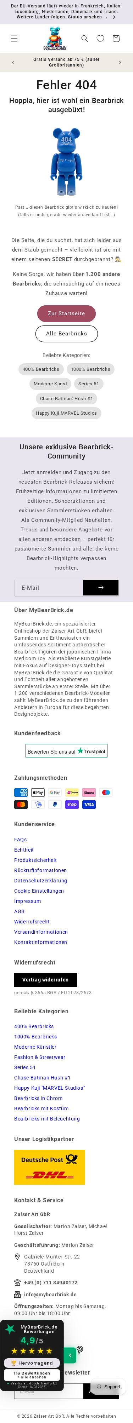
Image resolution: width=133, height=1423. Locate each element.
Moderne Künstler (35, 1047)
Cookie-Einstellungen (39, 891)
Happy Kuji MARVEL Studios (66, 413)
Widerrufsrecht (32, 921)
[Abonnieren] (100, 587)
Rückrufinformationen (40, 870)
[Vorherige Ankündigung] (13, 62)
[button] (14, 38)
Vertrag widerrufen (45, 980)
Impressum (27, 901)
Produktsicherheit (35, 860)
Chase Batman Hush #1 (42, 1078)
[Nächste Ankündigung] (120, 62)
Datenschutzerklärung (40, 880)
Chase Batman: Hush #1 (66, 398)
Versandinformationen (41, 932)
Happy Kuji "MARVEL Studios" (49, 1088)
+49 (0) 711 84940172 (51, 1282)
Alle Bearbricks (66, 333)
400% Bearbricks (41, 369)
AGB (19, 911)
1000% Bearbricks (91, 369)
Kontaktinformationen (40, 942)
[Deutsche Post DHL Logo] (66, 1167)
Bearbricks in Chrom (38, 1098)
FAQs (20, 839)
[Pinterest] (80, 1350)
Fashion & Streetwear (40, 1057)
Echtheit (24, 850)
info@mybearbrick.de (50, 1294)
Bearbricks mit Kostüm (41, 1108)
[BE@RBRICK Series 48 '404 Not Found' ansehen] (66, 163)
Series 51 (88, 383)
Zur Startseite (66, 313)
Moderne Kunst (50, 383)
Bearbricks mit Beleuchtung (47, 1119)
